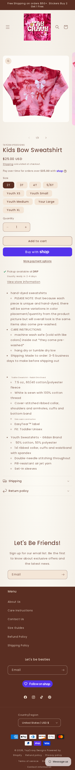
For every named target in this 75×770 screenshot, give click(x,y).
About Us (14, 602)
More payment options (37, 261)
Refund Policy (17, 637)
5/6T (50, 185)
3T (22, 185)
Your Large (46, 202)
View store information (23, 282)
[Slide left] (29, 137)
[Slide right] (46, 137)
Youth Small (39, 193)
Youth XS (13, 193)
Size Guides (16, 628)
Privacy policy (53, 755)
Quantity (8, 218)
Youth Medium (18, 202)
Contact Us (16, 619)
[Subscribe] (63, 574)
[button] (7, 27)
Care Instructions (20, 610)
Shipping (8, 164)
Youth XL (13, 210)
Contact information (39, 766)
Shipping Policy (18, 645)
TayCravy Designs (35, 750)
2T (8, 185)
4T (35, 185)
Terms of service (28, 761)
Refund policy (33, 755)
